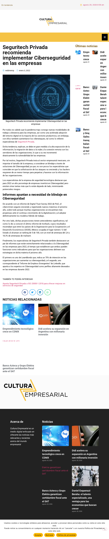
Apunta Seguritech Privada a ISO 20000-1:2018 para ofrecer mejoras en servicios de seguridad (34, 281)
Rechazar (49, 535)
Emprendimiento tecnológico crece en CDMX (18, 327)
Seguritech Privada (26, 138)
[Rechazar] (104, 529)
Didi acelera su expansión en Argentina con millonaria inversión (46, 3)
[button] (25, 289)
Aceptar (38, 535)
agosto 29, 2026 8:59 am (93, 3)
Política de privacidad (66, 535)
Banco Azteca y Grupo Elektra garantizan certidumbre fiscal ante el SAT (18, 365)
